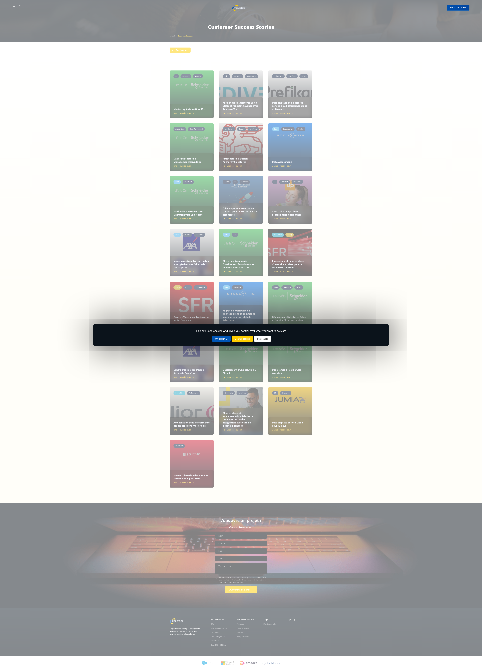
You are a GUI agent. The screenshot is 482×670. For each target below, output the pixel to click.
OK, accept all (221, 339)
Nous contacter (458, 8)
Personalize (262, 339)
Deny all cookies (242, 339)
